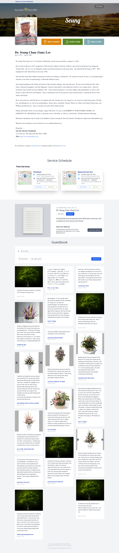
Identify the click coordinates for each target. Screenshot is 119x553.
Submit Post (96, 259)
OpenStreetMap (61, 548)
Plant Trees (51, 187)
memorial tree (36, 146)
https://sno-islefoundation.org (29, 136)
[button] (25, 176)
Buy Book (70, 214)
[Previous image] (17, 363)
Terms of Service (64, 545)
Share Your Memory (95, 230)
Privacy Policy (54, 545)
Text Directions (38, 187)
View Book (61, 214)
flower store (62, 146)
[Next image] (41, 363)
